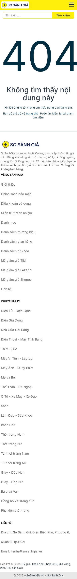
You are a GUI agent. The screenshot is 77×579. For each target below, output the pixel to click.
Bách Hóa (8, 425)
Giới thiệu (8, 184)
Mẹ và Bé (8, 377)
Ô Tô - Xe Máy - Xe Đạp (19, 396)
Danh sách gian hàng (16, 241)
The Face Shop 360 (44, 564)
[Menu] (71, 5)
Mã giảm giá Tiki (13, 260)
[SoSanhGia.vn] (20, 5)
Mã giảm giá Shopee (16, 279)
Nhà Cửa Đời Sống (15, 330)
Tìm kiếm (63, 15)
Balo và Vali (9, 491)
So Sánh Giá (55, 575)
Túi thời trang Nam (15, 453)
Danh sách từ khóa (15, 251)
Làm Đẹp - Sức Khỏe (16, 415)
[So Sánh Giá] (20, 144)
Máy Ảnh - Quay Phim (17, 368)
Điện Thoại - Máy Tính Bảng (21, 339)
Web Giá (5, 567)
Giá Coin (17, 567)
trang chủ (32, 113)
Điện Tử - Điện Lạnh (16, 311)
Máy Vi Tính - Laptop (17, 358)
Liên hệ (6, 289)
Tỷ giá (26, 564)
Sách (4, 406)
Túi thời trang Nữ (13, 463)
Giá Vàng (64, 564)
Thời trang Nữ (11, 444)
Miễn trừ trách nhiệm (16, 213)
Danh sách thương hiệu (18, 232)
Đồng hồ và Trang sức (17, 501)
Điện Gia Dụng (12, 320)
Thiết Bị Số (9, 349)
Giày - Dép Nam (13, 472)
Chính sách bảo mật (16, 194)
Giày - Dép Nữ (12, 482)
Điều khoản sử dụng (16, 203)
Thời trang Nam (12, 434)
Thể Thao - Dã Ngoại (16, 387)
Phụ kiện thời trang (15, 510)
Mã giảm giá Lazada (16, 270)
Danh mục (8, 222)
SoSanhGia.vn (35, 575)
